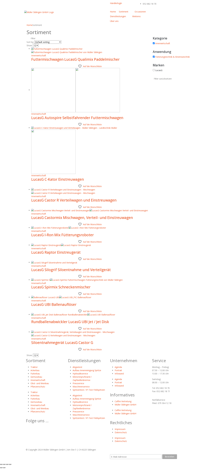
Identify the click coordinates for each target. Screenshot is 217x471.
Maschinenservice (81, 386)
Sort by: (30, 42)
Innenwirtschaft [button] (162, 43)
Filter (32, 38)
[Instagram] (182, 13)
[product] (89, 50)
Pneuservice (78, 383)
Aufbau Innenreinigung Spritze (87, 370)
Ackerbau (35, 370)
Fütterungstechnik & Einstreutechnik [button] (172, 56)
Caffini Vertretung (123, 401)
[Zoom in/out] (10, 464)
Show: (29, 45)
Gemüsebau (36, 376)
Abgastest (77, 367)
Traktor (34, 367)
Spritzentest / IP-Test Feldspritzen (89, 389)
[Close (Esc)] (1, 464)
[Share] (4, 464)
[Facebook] (154, 13)
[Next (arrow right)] (4, 467)
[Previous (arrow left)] (1, 467)
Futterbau (35, 373)
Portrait (118, 370)
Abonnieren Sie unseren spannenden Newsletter (138, 451)
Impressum (120, 429)
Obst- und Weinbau (40, 383)
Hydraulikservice (80, 373)
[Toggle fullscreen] (7, 464)
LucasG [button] (158, 70)
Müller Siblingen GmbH (125, 404)
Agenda (118, 367)
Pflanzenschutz (38, 386)
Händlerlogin (116, 3)
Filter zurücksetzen (163, 78)
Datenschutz (121, 432)
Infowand (119, 373)
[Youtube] (168, 13)
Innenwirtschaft (38, 55)
